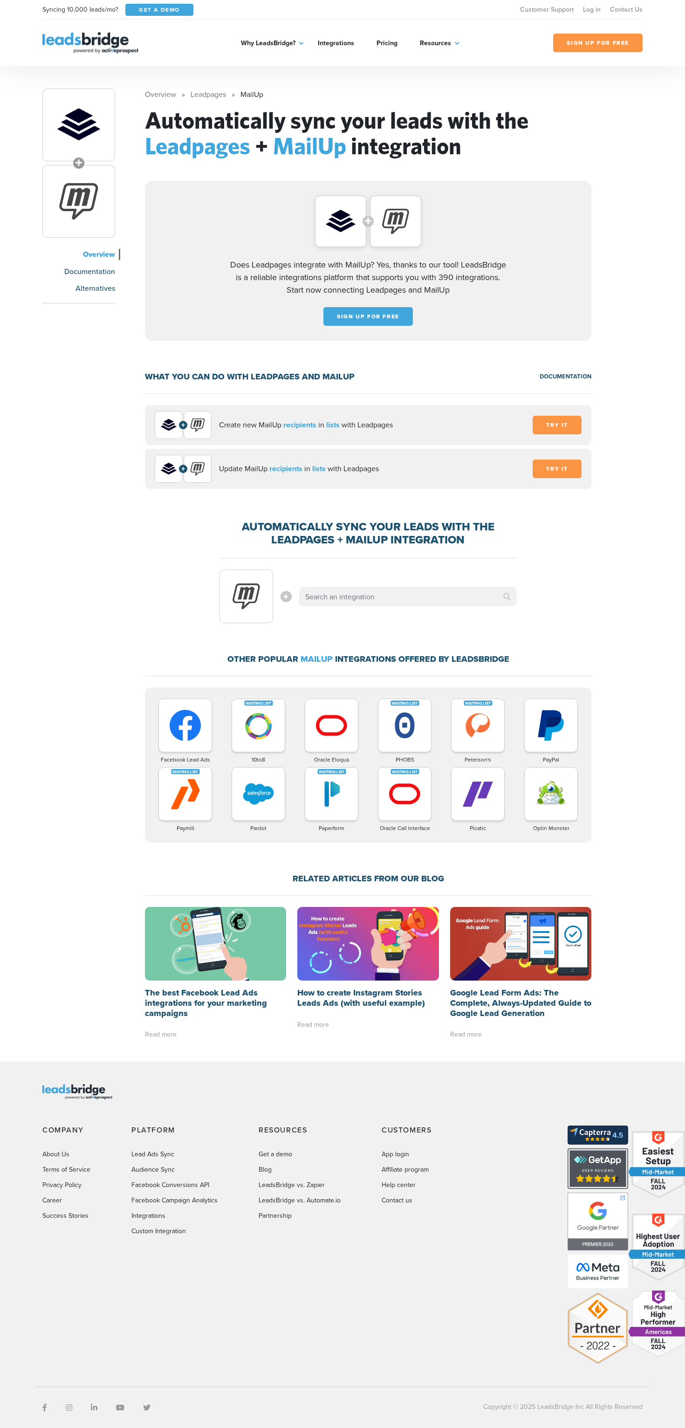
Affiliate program (405, 1169)
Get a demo (275, 1154)
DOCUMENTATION (565, 376)
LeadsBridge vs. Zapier (292, 1184)
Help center (399, 1184)
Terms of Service (66, 1169)
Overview (99, 254)
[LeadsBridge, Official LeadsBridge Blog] (90, 42)
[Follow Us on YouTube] (120, 1407)
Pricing (387, 43)
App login (395, 1154)
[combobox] (408, 596)
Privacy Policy (62, 1184)
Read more (161, 1034)
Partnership (275, 1215)
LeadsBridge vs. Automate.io (300, 1200)
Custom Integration (158, 1231)
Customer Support (547, 9)
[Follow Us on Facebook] (44, 1407)
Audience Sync (153, 1169)
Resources (435, 43)
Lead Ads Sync (152, 1154)
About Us (55, 1154)
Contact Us (626, 9)
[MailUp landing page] (78, 201)
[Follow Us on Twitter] (147, 1407)
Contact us (397, 1200)
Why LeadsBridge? (268, 43)
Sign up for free (368, 316)
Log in (592, 9)
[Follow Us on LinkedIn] (94, 1407)
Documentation (89, 271)
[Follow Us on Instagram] (69, 1407)
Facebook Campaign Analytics (174, 1200)
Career (52, 1200)
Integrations (336, 43)
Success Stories (65, 1215)
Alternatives (95, 288)
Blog (265, 1169)
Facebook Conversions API (170, 1184)
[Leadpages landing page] (78, 125)
